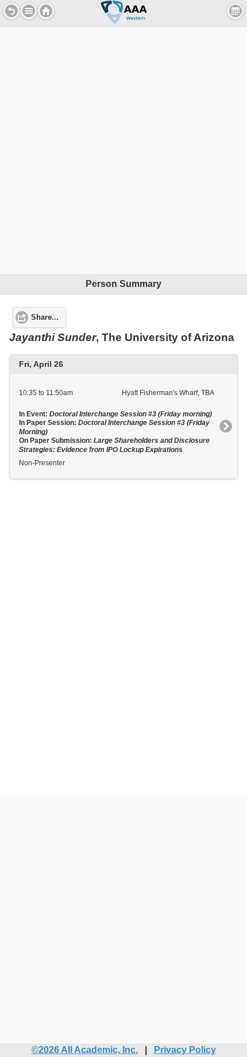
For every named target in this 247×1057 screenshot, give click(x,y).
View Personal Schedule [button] (235, 11)
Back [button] (11, 11)
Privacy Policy (185, 1050)
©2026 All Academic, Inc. (85, 1050)
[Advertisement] (123, 150)
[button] (28, 11)
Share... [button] (45, 317)
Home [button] (46, 11)
